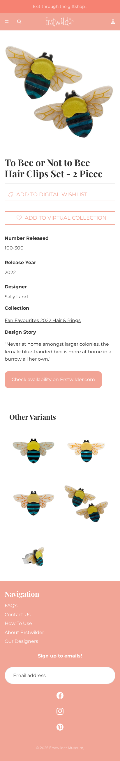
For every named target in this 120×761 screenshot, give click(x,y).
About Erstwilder (24, 632)
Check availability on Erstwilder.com (53, 379)
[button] (61, 217)
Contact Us (18, 614)
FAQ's (11, 605)
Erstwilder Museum (66, 747)
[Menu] (6, 21)
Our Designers (21, 641)
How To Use (18, 623)
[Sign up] (106, 675)
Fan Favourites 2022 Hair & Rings (43, 320)
